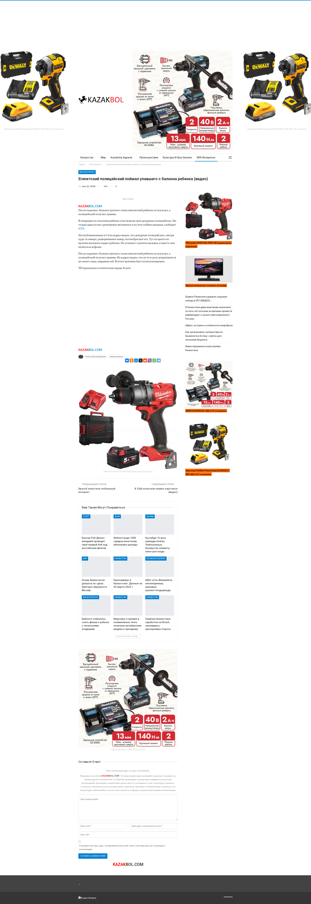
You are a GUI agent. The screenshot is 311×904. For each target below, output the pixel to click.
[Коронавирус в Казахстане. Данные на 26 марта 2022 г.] (128, 567)
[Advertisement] (97, 23)
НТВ (81, 228)
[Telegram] (159, 360)
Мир (103, 157)
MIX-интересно (206, 157)
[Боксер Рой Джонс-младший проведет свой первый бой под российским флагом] (96, 524)
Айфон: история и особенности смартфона (209, 325)
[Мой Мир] (136, 360)
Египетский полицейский (96, 357)
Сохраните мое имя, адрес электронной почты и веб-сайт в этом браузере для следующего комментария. (122, 847)
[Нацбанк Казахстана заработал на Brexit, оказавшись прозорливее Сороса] (159, 605)
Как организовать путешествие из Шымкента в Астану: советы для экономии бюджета (204, 336)
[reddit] (145, 360)
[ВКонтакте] (127, 360)
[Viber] (150, 360)
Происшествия (148, 157)
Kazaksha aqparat (121, 157)
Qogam (150, 516)
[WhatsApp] (154, 360)
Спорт (86, 516)
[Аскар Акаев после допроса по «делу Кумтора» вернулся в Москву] (96, 567)
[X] (141, 360)
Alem (117, 516)
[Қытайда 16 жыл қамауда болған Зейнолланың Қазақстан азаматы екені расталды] (159, 524)
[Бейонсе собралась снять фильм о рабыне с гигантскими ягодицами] (96, 605)
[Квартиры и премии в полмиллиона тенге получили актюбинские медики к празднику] (128, 605)
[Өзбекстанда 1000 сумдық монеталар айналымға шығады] (128, 524)
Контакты (228, 897)
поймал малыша (116, 357)
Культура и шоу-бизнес (177, 157)
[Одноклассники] (131, 360)
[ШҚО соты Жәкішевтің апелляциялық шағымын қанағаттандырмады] (159, 567)
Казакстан (86, 157)
